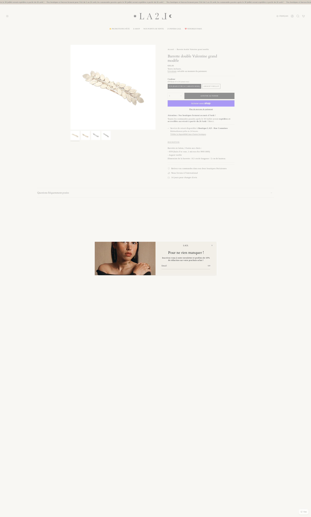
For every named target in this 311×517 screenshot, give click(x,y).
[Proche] (212, 245)
